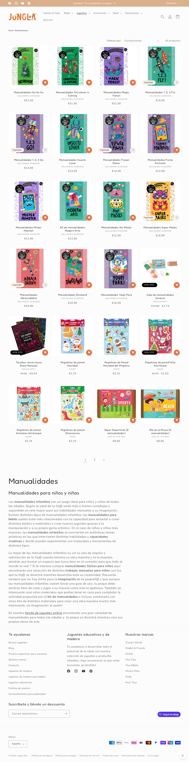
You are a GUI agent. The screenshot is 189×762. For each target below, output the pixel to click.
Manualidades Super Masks (160, 227)
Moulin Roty (133, 671)
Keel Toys (131, 682)
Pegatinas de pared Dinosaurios (72, 431)
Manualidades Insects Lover (72, 161)
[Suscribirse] (66, 714)
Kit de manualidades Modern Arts (72, 229)
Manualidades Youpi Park (116, 294)
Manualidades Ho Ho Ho (28, 92)
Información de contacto (133, 755)
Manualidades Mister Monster (29, 229)
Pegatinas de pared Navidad (72, 364)
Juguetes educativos (20, 682)
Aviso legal (153, 755)
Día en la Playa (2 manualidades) (160, 431)
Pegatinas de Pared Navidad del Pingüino (116, 364)
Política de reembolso (42, 755)
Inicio (11, 30)
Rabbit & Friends (135, 648)
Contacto (14, 665)
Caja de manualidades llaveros (160, 296)
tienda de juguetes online (43, 613)
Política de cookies (19, 688)
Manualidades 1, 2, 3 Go (28, 159)
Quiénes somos (17, 659)
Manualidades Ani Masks (116, 227)
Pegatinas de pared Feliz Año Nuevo (160, 364)
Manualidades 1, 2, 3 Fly (160, 92)
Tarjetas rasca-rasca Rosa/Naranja (29, 364)
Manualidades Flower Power (116, 161)
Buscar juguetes (18, 642)
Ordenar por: (114, 40)
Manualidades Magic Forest (116, 94)
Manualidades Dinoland (72, 294)
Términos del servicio (89, 755)
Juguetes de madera (20, 671)
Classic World (134, 642)
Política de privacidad (66, 755)
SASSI (129, 654)
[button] (68, 13)
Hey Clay (131, 659)
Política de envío (111, 755)
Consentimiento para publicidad (27, 694)
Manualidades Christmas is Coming (72, 94)
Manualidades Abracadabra (28, 296)
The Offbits (132, 665)
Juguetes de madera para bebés (27, 676)
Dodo (129, 676)
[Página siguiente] (103, 460)
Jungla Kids (22, 755)
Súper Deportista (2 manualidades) (116, 431)
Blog (11, 648)
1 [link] (85, 460)
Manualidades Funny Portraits (160, 161)
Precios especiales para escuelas (28, 654)
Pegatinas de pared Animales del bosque (28, 431)
